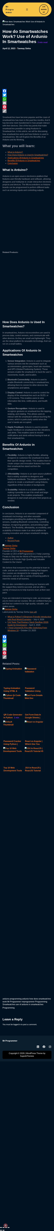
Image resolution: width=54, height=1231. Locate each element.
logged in (17, 1024)
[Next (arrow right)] (4, 1230)
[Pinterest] (27, 107)
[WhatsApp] (27, 99)
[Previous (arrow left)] (1, 1230)
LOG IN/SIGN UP (44, 9)
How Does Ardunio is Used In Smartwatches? (28, 155)
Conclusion (13, 163)
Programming (41, 1002)
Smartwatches (9, 1004)
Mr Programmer (10, 10)
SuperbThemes (27, 1056)
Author (10, 538)
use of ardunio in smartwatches (29, 1004)
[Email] (27, 103)
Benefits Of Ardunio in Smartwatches (24, 160)
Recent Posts (13, 541)
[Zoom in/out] (1, 1227)
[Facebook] (27, 91)
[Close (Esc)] (9, 1227)
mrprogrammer (28, 1002)
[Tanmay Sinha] (10, 546)
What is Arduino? (15, 152)
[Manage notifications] (6, 1225)
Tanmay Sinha (24, 48)
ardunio (25, 999)
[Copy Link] (27, 111)
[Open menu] (27, 9)
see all (33, 612)
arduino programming (12, 999)
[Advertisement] (21, 69)
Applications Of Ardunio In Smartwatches (26, 158)
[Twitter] (27, 95)
